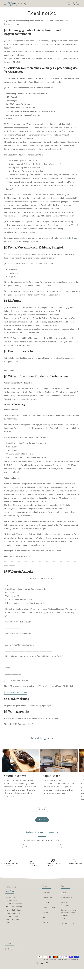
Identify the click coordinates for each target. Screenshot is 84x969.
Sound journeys (15, 775)
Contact (64, 928)
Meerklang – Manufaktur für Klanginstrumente (64, 959)
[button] (4, 3)
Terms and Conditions (65, 903)
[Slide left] (37, 809)
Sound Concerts (48, 907)
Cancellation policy (68, 923)
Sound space (51, 775)
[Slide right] (46, 809)
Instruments (47, 892)
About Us (46, 902)
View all (42, 820)
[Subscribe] (59, 846)
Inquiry (45, 912)
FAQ (44, 917)
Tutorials (45, 922)
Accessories (47, 897)
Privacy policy (66, 897)
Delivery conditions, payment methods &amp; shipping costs (68, 914)
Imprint (63, 892)
